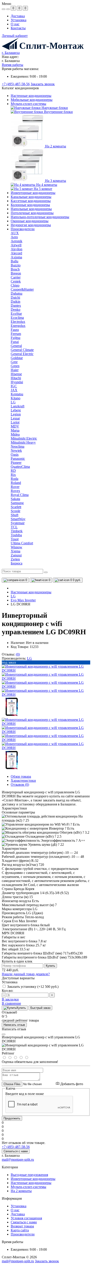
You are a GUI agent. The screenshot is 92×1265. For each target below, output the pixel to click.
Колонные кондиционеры (30, 205)
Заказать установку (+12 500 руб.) (33, 986)
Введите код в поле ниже (24, 1094)
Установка (18, 20)
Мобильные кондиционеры (31, 100)
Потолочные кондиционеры (32, 213)
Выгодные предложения (29, 1175)
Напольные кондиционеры (31, 209)
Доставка (18, 16)
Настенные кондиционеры (31, 96)
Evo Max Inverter (23, 600)
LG (13, 596)
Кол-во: (7, 990)
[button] (11, 53)
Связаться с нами (16, 1151)
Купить (50, 965)
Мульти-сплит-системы (28, 1187)
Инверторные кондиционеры (33, 193)
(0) (18, 654)
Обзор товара (21, 776)
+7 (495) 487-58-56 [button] (16, 1147)
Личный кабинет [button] (15, 36)
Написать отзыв (14, 1024)
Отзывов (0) (20, 784)
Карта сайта (20, 1230)
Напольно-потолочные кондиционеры (40, 217)
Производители (23, 1234)
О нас (15, 24)
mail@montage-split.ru (18, 1159)
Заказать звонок (43, 84)
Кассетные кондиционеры (31, 201)
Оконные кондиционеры (29, 221)
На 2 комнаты (21, 1191)
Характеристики (23, 780)
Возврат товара (22, 1226)
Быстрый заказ (40, 1007)
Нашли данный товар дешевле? (26, 974)
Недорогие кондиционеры (31, 225)
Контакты (18, 28)
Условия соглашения (26, 1218)
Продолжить (12, 1118)
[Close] (3, 1034)
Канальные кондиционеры (31, 197)
